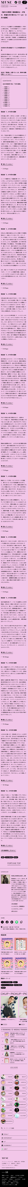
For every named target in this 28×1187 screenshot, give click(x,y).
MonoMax (4, 1181)
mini (7, 1177)
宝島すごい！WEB (14, 1182)
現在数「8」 (7, 99)
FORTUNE (5, 6)
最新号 (18, 1163)
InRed (12, 1175)
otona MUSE (17, 1179)
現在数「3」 (7, 90)
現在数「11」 (7, 102)
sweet (3, 1177)
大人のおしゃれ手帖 (19, 1175)
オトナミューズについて (7, 1161)
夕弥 (26, 8)
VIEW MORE (14, 1067)
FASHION (5, 1024)
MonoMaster (15, 1181)
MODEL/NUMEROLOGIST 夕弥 (18, 875)
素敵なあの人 (13, 1177)
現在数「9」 (7, 100)
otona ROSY (4, 1179)
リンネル (20, 1177)
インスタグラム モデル (16, 908)
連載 (3, 857)
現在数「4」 (7, 92)
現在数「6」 (7, 95)
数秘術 (16, 857)
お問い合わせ (14, 911)
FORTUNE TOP (14, 863)
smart (9, 1181)
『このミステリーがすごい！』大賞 (9, 1184)
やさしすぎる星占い (7, 982)
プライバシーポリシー (7, 1165)
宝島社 (16, 1165)
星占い (15, 982)
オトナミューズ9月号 (7, 985)
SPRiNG (11, 1179)
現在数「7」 (7, 97)
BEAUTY (22, 1024)
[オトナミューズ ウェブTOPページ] (14, 1158)
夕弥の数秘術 (8, 857)
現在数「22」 (7, 104)
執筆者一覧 (17, 1161)
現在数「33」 (7, 106)
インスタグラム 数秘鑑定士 (17, 906)
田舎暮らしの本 (5, 1182)
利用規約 (23, 1161)
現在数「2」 (7, 88)
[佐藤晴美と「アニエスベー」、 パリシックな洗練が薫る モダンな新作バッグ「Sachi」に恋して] (9, 1007)
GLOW (23, 1179)
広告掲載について (6, 1163)
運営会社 (13, 1163)
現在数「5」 (7, 94)
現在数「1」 (7, 87)
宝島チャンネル (5, 1175)
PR (1, 1024)
